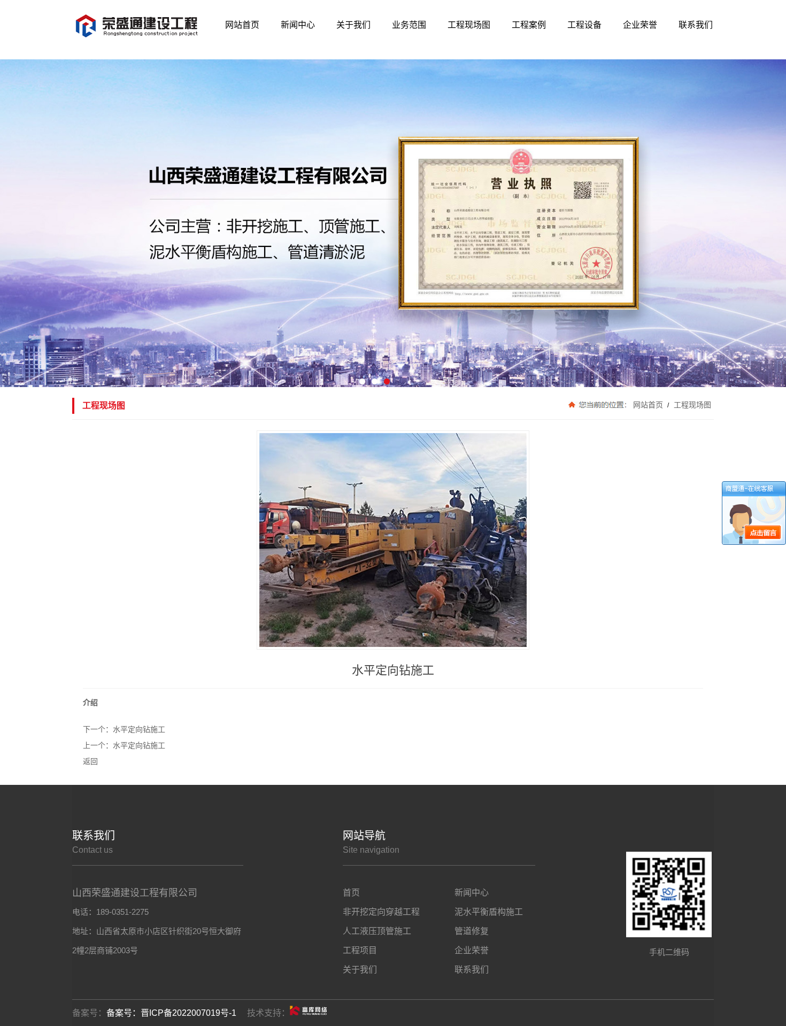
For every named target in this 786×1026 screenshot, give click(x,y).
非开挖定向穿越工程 (381, 911)
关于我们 (360, 969)
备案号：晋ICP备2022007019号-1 (171, 1012)
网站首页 (648, 404)
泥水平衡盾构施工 (488, 911)
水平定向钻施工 (139, 729)
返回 (90, 761)
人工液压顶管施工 (377, 931)
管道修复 (471, 931)
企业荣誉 (471, 950)
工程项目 (360, 950)
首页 (351, 892)
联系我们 (471, 969)
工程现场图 (691, 404)
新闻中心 (471, 892)
